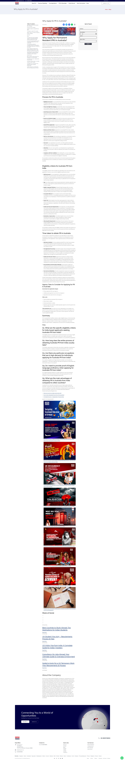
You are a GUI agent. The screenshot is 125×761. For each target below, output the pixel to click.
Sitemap (108, 758)
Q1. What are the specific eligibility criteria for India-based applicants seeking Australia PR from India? (32, 38)
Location (64, 751)
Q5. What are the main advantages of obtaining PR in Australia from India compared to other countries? (33, 52)
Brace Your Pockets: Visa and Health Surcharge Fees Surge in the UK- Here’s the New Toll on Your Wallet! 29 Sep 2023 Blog (59, 461)
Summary (28, 34)
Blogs (110, 9)
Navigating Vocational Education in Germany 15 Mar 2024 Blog (55, 419)
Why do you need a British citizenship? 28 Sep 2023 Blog (54, 526)
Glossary (64, 748)
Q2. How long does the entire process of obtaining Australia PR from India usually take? (33, 42)
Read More (44, 632)
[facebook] (64, 25)
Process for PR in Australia (31, 27)
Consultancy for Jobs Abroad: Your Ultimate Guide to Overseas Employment (32, 64)
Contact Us (34, 721)
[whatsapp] (72, 25)
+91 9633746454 (20, 751)
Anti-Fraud (105, 758)
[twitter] (66, 25)
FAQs (28, 36)
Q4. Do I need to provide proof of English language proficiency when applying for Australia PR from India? (33, 49)
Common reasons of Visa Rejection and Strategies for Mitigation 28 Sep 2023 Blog (59, 506)
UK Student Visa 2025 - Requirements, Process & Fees (54, 396)
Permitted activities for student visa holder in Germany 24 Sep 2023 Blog (57, 585)
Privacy (91, 758)
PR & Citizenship (90, 747)
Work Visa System (81, 3)
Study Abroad (72, 3)
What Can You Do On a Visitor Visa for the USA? (52, 393)
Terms (88, 758)
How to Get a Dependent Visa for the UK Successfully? (54, 395)
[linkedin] (69, 25)
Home (106, 9)
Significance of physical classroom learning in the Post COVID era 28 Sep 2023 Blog (59, 546)
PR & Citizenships (63, 3)
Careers (64, 749)
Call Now (25, 721)
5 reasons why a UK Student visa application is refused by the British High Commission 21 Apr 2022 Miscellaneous (60, 609)
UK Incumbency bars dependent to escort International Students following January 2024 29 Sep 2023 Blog (59, 486)
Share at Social (29, 55)
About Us (34, 3)
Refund (96, 758)
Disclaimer (100, 758)
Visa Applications (53, 3)
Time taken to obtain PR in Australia (32, 31)
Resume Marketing (42, 3)
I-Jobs (87, 3)
